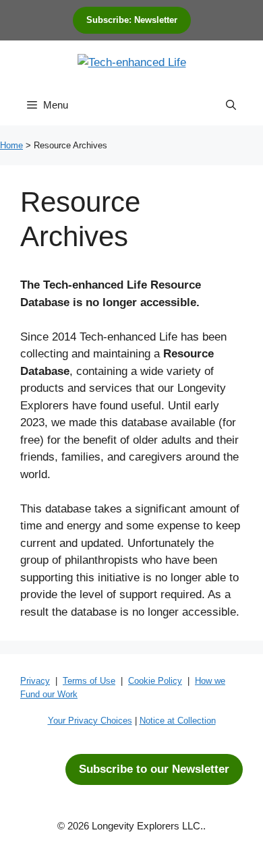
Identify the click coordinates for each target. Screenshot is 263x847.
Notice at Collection (178, 720)
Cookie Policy (155, 681)
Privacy (35, 681)
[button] (231, 105)
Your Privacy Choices (90, 720)
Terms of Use (89, 681)
